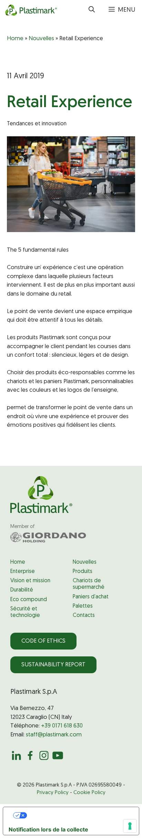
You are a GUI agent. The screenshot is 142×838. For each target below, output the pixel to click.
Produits (82, 571)
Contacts (84, 615)
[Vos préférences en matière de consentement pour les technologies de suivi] (129, 826)
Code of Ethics (43, 641)
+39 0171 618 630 (62, 726)
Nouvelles (41, 39)
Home (15, 39)
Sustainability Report (53, 665)
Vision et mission (30, 581)
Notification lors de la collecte (48, 829)
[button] (92, 10)
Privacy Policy (53, 792)
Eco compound (28, 599)
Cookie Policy (89, 792)
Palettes (83, 606)
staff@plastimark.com (54, 735)
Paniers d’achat (91, 597)
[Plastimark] (30, 10)
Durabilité (21, 590)
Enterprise (22, 571)
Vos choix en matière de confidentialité (78, 815)
